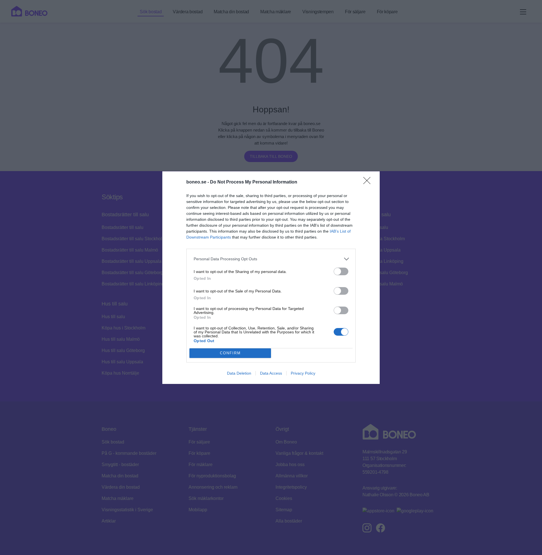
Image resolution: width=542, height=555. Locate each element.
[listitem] (271, 259)
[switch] (341, 271)
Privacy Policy (303, 373)
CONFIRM (230, 353)
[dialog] (271, 277)
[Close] (368, 182)
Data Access (271, 373)
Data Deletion (239, 373)
